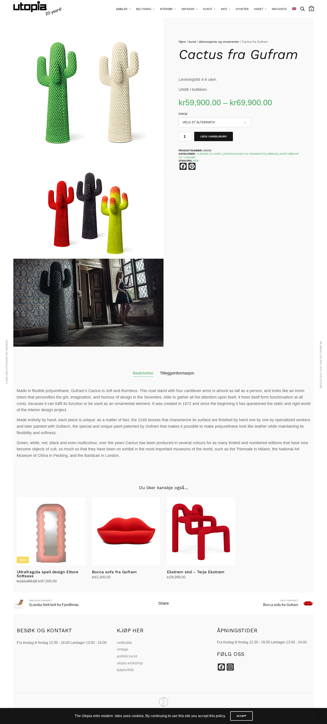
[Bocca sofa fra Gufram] (126, 531)
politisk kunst (127, 656)
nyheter (242, 9)
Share (163, 603)
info (224, 9)
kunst (207, 9)
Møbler (121, 9)
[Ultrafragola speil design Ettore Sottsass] (51, 531)
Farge (183, 114)
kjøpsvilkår (125, 670)
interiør (166, 9)
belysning (143, 9)
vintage (122, 649)
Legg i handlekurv (213, 136)
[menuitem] (294, 9)
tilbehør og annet (209, 154)
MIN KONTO (279, 9)
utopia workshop (130, 663)
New (196, 160)
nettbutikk (124, 643)
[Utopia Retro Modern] (163, 702)
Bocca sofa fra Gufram (114, 571)
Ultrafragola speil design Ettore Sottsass (47, 573)
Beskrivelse (143, 373)
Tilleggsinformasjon (177, 373)
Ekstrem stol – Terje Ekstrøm (195, 571)
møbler (273, 154)
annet (258, 9)
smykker (187, 9)
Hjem (182, 41)
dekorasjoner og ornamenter (219, 41)
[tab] (143, 373)
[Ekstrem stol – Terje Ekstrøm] (201, 531)
